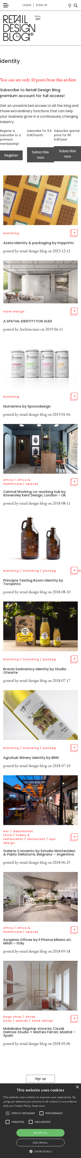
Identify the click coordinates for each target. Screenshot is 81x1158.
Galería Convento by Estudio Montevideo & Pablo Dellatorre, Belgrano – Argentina (39, 852)
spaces (32, 484)
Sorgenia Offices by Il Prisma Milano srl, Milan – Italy (37, 941)
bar (6, 831)
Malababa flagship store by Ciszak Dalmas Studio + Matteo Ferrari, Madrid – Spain (39, 1032)
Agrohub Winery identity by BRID (31, 757)
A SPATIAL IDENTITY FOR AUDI (27, 321)
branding (11, 233)
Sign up (41, 5)
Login (27, 5)
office (8, 480)
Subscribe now (40, 155)
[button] (7, 1113)
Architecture (29, 329)
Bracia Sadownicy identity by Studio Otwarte (34, 671)
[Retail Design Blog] (40, 28)
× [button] (77, 1087)
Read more (38, 1105)
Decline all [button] (40, 1142)
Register (11, 155)
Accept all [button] (40, 1132)
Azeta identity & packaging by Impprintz (38, 242)
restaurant (36, 839)
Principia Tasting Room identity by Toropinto (33, 582)
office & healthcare (16, 482)
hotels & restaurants (16, 837)
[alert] (40, 1120)
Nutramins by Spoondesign (27, 406)
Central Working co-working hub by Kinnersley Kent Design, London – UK (34, 493)
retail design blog (33, 250)
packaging (52, 571)
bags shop (12, 1017)
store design (14, 311)
